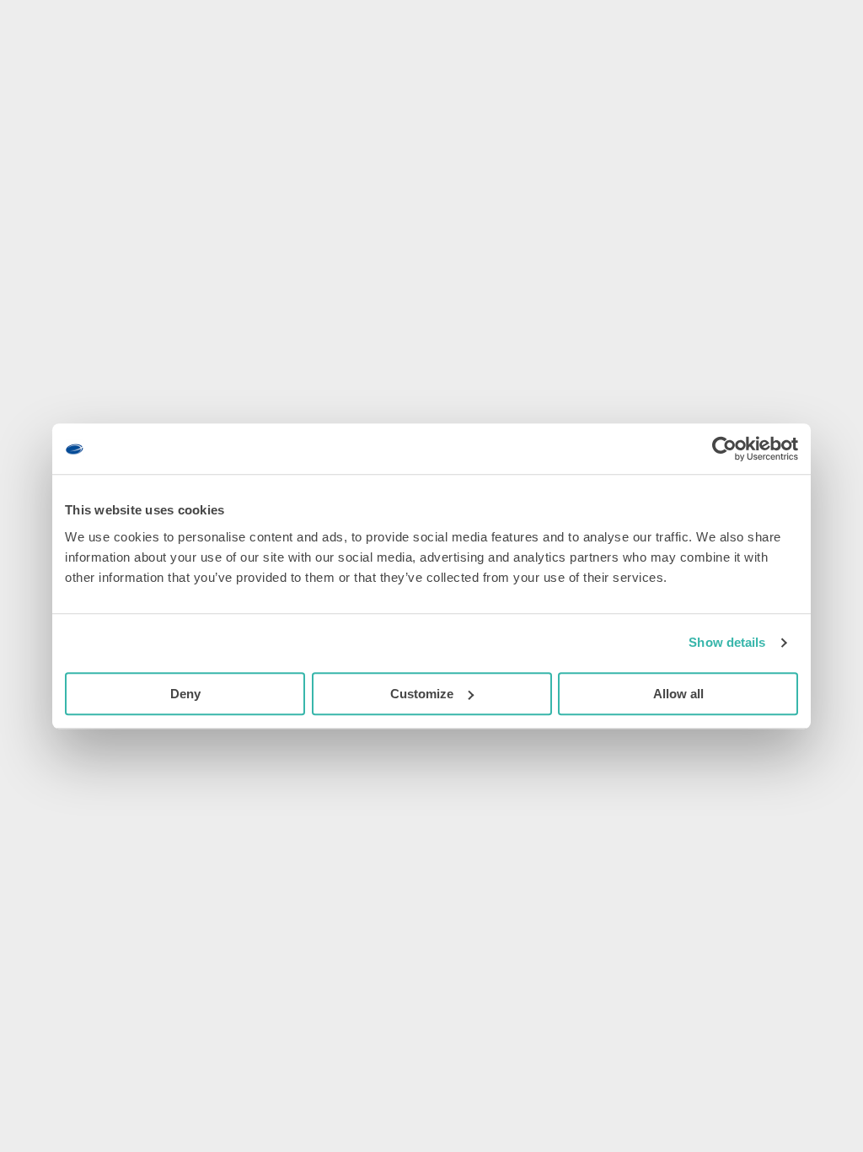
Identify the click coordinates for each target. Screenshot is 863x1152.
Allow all (678, 693)
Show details (727, 642)
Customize (421, 693)
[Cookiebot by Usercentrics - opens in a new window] (724, 448)
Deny (185, 693)
